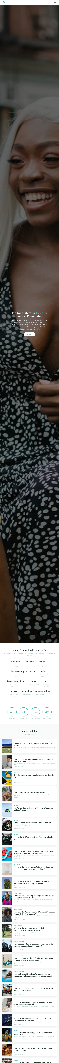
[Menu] (55, 2)
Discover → (29, 334)
